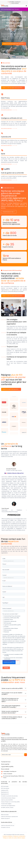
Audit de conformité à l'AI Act (7, 825)
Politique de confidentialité (19, 836)
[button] (26, 6)
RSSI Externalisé (4, 814)
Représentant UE (4, 792)
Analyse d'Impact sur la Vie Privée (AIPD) (10, 801)
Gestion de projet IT (5, 818)
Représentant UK (5, 794)
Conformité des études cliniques (8, 798)
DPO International (5, 788)
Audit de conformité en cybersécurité (9, 816)
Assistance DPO (4, 790)
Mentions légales (21, 837)
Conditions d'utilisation (7, 836)
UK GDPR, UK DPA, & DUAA (7, 807)
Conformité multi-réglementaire (8, 805)
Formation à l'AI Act (5, 827)
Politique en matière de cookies (10, 837)
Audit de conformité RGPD (7, 800)
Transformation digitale (6, 803)
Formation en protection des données (9, 796)
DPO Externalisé (4, 786)
